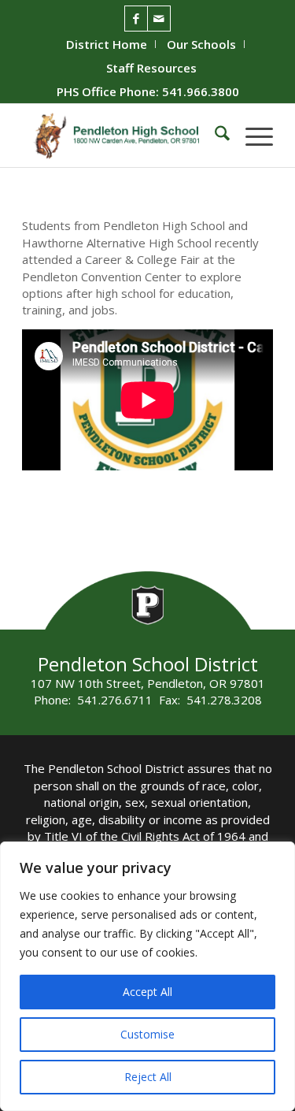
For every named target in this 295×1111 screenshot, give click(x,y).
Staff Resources (151, 68)
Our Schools (201, 44)
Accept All (147, 991)
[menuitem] (107, 44)
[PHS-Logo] (122, 135)
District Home (106, 44)
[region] (147, 976)
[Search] (214, 135)
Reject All (147, 1076)
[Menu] (251, 135)
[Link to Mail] (159, 18)
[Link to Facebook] (136, 18)
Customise (147, 1034)
